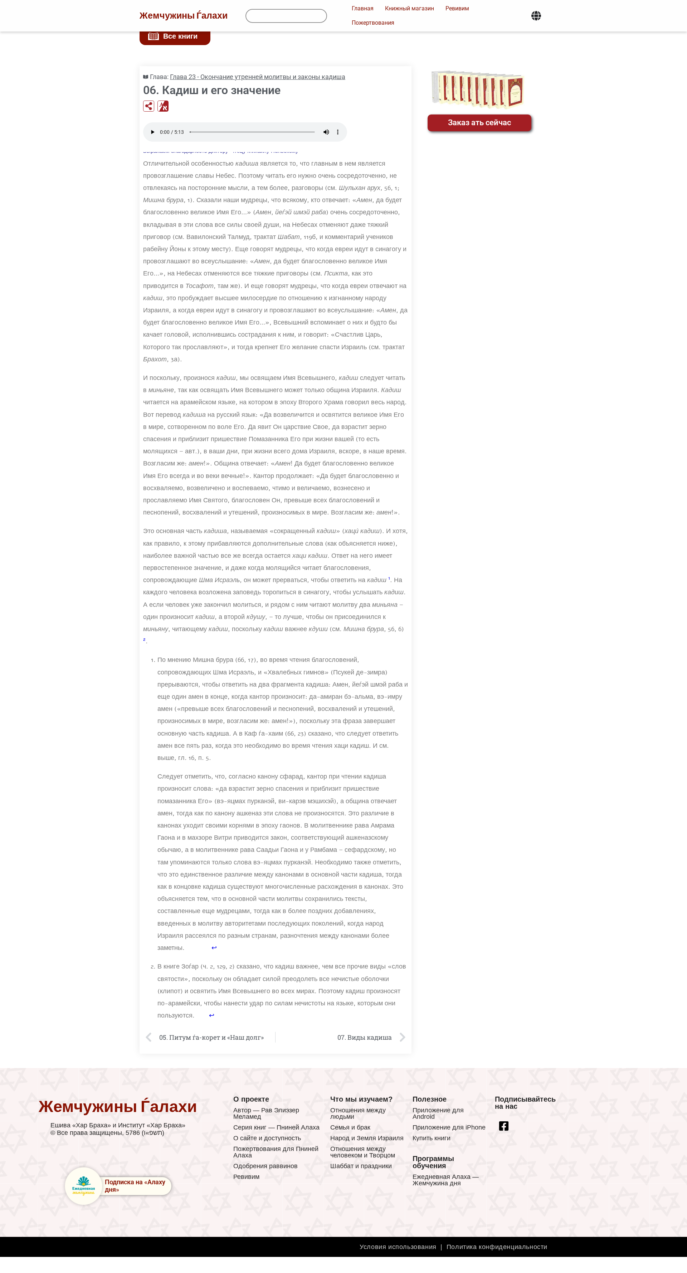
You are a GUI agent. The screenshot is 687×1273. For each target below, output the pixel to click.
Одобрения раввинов (265, 1166)
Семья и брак (350, 1127)
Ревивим (246, 1176)
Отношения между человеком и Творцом (362, 1152)
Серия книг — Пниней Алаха (276, 1127)
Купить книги (431, 1138)
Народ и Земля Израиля (367, 1138)
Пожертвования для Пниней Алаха (275, 1152)
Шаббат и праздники (361, 1166)
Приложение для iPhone (449, 1127)
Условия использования (398, 1246)
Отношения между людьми (358, 1113)
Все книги (180, 36)
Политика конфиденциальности (497, 1246)
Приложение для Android (438, 1113)
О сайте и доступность (267, 1138)
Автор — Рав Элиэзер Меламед (266, 1113)
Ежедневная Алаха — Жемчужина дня (446, 1180)
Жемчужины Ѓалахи (184, 15)
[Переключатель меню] (536, 16)
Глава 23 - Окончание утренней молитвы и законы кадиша (257, 77)
